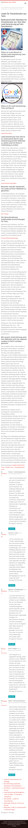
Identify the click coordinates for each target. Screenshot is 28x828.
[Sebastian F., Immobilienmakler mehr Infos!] (4, 592)
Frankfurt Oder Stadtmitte (14, 650)
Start (2, 7)
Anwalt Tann (9, 467)
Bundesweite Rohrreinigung (14, 823)
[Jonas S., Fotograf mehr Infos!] (4, 650)
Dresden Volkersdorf (17, 474)
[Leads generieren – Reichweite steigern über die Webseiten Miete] (8, 3)
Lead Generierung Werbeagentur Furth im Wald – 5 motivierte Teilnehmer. (14, 794)
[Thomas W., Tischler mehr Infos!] (4, 535)
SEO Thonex (4, 214)
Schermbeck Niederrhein (14, 591)
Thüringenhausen (12, 535)
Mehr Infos (11, 528)
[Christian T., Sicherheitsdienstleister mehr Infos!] (4, 474)
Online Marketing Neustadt (9, 238)
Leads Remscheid (6, 133)
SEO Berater (23, 823)
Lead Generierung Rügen (8, 183)
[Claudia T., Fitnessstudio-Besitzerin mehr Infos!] (4, 703)
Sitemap (18, 824)
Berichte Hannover (11, 824)
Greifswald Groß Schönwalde (19, 702)
